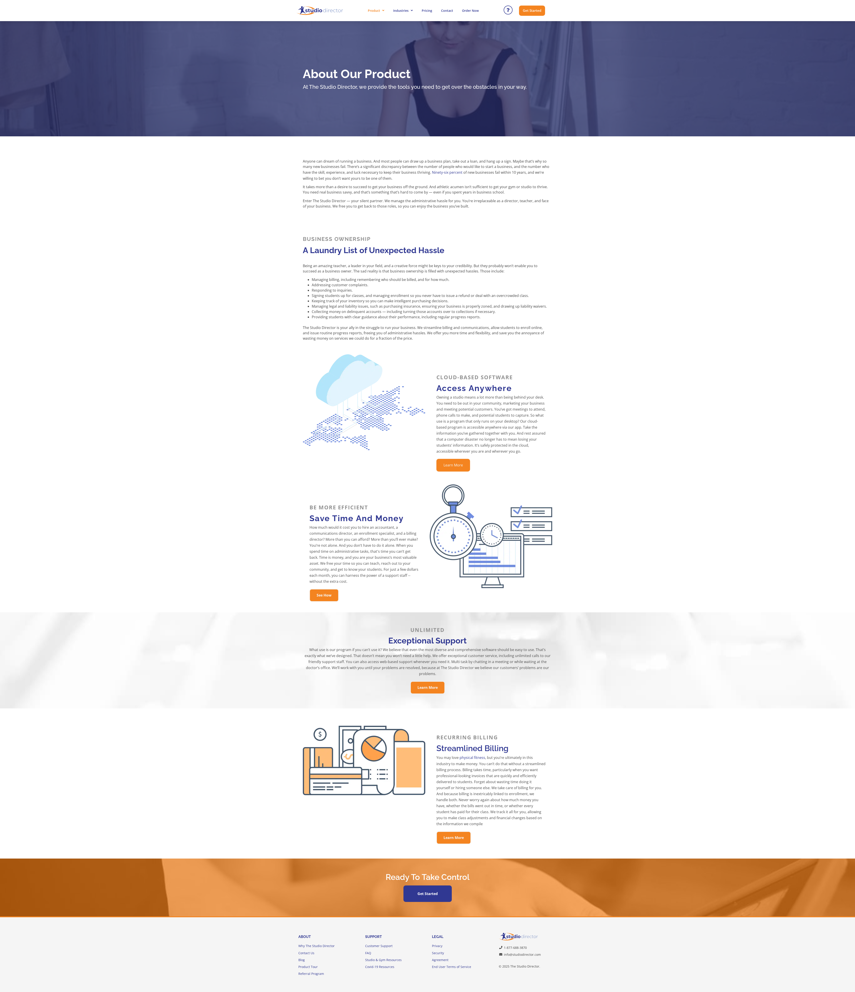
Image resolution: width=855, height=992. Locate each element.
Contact (447, 10)
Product (374, 10)
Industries (401, 10)
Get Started (427, 893)
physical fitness (472, 757)
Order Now (470, 10)
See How (324, 595)
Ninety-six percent (447, 172)
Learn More (453, 465)
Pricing (427, 10)
